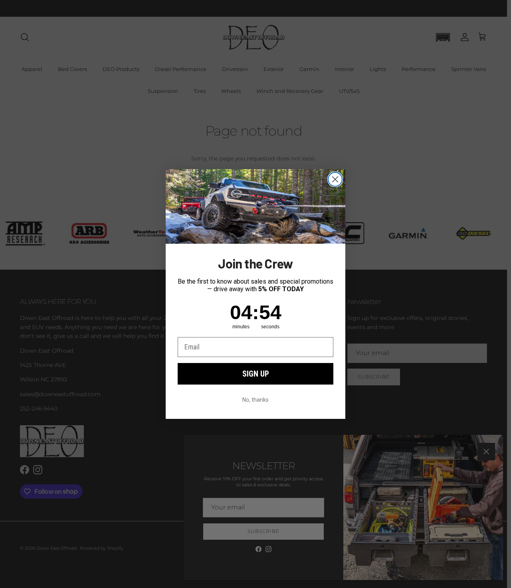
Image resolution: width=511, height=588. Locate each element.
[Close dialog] (335, 179)
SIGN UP (255, 374)
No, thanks (255, 400)
